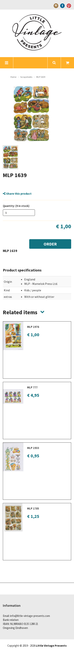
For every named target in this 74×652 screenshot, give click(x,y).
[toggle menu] (6, 62)
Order (50, 244)
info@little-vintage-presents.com (30, 616)
